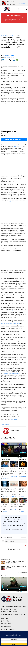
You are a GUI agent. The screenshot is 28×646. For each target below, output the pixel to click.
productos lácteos (14, 305)
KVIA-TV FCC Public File (7, 609)
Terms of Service (5, 606)
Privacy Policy (12, 606)
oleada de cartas (16, 146)
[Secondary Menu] (3, 8)
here (8, 531)
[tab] (5, 546)
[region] (14, 554)
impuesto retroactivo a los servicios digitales (10, 323)
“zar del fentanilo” (14, 386)
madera (6, 305)
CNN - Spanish (14, 419)
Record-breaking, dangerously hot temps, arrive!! (12, 20)
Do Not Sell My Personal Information (9, 611)
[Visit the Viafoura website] (24, 572)
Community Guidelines (21, 606)
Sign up (24, 535)
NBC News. (12, 201)
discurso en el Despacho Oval (7, 310)
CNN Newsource (6, 55)
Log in (21, 535)
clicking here (5, 527)
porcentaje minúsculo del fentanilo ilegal (12, 373)
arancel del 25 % (9, 356)
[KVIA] (9, 8)
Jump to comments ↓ (5, 424)
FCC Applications (18, 609)
